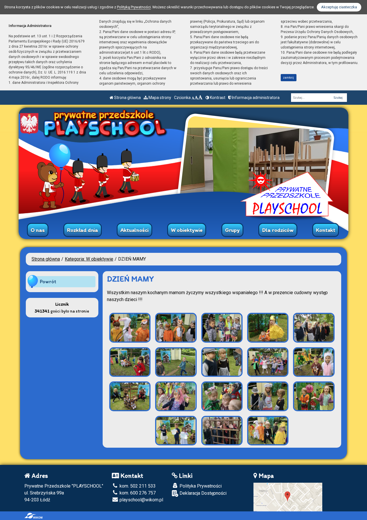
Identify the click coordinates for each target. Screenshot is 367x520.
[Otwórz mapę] (287, 496)
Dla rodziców (278, 230)
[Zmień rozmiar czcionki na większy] (196, 97)
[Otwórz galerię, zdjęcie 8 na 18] (221, 362)
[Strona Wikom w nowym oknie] (33, 516)
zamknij (288, 77)
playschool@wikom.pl (140, 499)
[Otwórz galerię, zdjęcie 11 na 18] (129, 396)
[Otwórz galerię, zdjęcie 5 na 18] (313, 328)
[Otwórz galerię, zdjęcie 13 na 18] (221, 396)
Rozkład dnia (82, 230)
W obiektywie (186, 230)
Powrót (48, 281)
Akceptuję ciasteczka (339, 7)
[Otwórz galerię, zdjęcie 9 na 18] (267, 362)
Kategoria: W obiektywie (89, 259)
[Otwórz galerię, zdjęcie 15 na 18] (313, 396)
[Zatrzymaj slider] (183, 214)
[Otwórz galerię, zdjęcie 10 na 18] (313, 362)
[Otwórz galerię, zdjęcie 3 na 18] (221, 328)
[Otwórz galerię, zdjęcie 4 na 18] (267, 328)
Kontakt (325, 230)
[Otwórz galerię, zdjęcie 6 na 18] (129, 362)
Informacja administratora (255, 97)
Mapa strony (159, 97)
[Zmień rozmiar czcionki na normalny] (193, 97)
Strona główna (127, 97)
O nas (38, 230)
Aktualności (134, 230)
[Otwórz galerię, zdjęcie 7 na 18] (175, 362)
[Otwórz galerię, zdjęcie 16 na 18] (175, 431)
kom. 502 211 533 (137, 486)
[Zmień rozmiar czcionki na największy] (200, 97)
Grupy (232, 230)
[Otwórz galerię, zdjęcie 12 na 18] (175, 396)
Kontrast (217, 97)
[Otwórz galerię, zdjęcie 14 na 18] (267, 396)
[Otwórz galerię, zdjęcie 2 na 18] (175, 328)
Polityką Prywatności (134, 7)
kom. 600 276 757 (137, 493)
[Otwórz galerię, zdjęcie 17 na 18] (221, 431)
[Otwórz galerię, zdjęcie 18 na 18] (267, 431)
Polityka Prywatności (200, 486)
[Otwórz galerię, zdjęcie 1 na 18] (129, 328)
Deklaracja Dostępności (202, 493)
